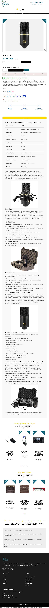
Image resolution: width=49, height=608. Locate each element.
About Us (4, 581)
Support (27, 585)
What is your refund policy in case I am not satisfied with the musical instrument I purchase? (23, 545)
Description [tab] (24, 118)
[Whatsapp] (9, 569)
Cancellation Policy (29, 577)
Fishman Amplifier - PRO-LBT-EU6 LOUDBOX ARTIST (10, 502)
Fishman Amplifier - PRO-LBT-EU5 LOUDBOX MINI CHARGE (24, 502)
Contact (4, 583)
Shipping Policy (28, 583)
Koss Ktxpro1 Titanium (24, 452)
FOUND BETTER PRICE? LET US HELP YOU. (16, 78)
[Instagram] (12, 569)
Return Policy (28, 581)
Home (22, 13)
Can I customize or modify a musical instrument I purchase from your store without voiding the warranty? (23, 534)
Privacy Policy (28, 579)
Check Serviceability (26, 62)
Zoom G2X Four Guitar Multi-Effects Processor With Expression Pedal (38, 453)
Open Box (4, 579)
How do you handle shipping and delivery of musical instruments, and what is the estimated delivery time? (23, 540)
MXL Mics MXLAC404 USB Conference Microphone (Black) (10, 453)
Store (3, 577)
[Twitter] (6, 569)
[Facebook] (3, 569)
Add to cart (16, 70)
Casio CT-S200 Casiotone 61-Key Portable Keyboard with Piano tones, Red (38, 502)
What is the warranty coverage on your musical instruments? (18, 530)
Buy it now (26, 70)
